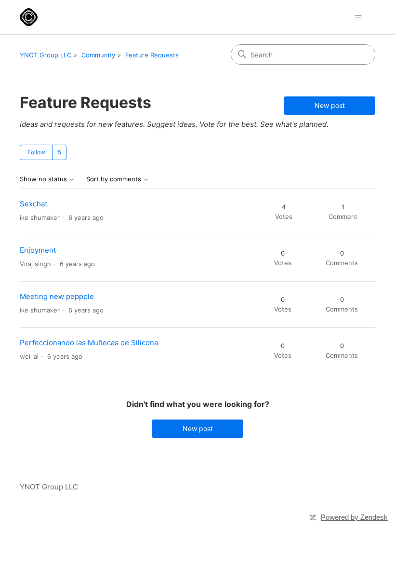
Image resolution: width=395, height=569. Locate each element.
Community (98, 55)
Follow (36, 152)
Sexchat (33, 203)
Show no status (44, 179)
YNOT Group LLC (45, 55)
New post (330, 105)
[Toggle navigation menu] (358, 17)
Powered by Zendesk (354, 517)
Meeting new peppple (57, 296)
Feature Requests (152, 55)
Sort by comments (114, 179)
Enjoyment (38, 250)
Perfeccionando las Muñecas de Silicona (89, 342)
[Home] (29, 17)
